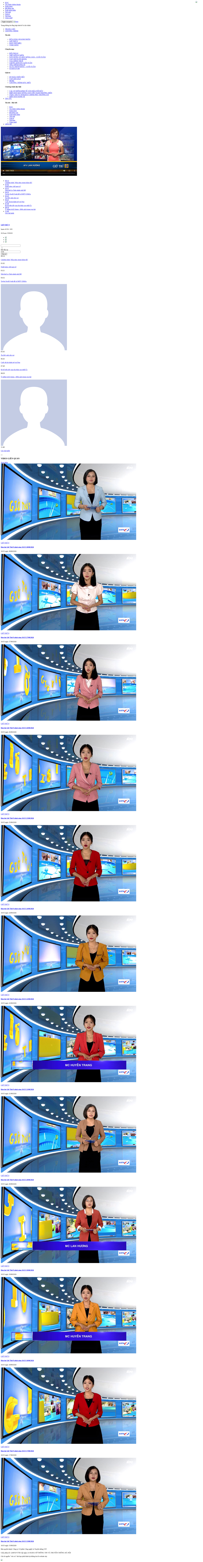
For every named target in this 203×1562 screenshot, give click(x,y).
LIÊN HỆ (8, 124)
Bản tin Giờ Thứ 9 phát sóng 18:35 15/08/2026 (17, 1541)
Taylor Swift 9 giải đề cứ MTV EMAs (14, 281)
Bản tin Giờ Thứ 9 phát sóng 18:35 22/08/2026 (17, 999)
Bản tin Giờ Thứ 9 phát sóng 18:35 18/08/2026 (17, 1360)
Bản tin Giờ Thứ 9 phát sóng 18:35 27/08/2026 (17, 637)
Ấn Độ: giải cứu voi (7, 355)
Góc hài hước (5, 451)
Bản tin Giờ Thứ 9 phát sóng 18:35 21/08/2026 (17, 1089)
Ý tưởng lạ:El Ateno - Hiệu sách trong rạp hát (16, 377)
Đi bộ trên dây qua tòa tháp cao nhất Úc (14, 370)
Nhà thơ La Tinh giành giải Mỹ (11, 274)
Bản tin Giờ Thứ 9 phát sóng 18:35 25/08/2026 (17, 818)
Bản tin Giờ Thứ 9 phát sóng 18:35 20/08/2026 (17, 1180)
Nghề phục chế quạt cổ (8, 267)
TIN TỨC (8, 98)
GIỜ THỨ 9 (5, 225)
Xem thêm (4, 462)
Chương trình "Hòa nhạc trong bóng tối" (14, 260)
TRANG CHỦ (10, 29)
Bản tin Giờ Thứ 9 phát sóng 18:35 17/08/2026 (17, 1451)
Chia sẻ (4, 254)
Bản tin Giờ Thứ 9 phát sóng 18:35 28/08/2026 (17, 547)
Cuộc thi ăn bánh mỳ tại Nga (10, 362)
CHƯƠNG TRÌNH (11, 31)
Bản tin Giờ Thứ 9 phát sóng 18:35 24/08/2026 (17, 909)
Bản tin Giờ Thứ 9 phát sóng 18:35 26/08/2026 (17, 728)
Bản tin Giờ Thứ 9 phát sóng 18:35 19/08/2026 (17, 1270)
